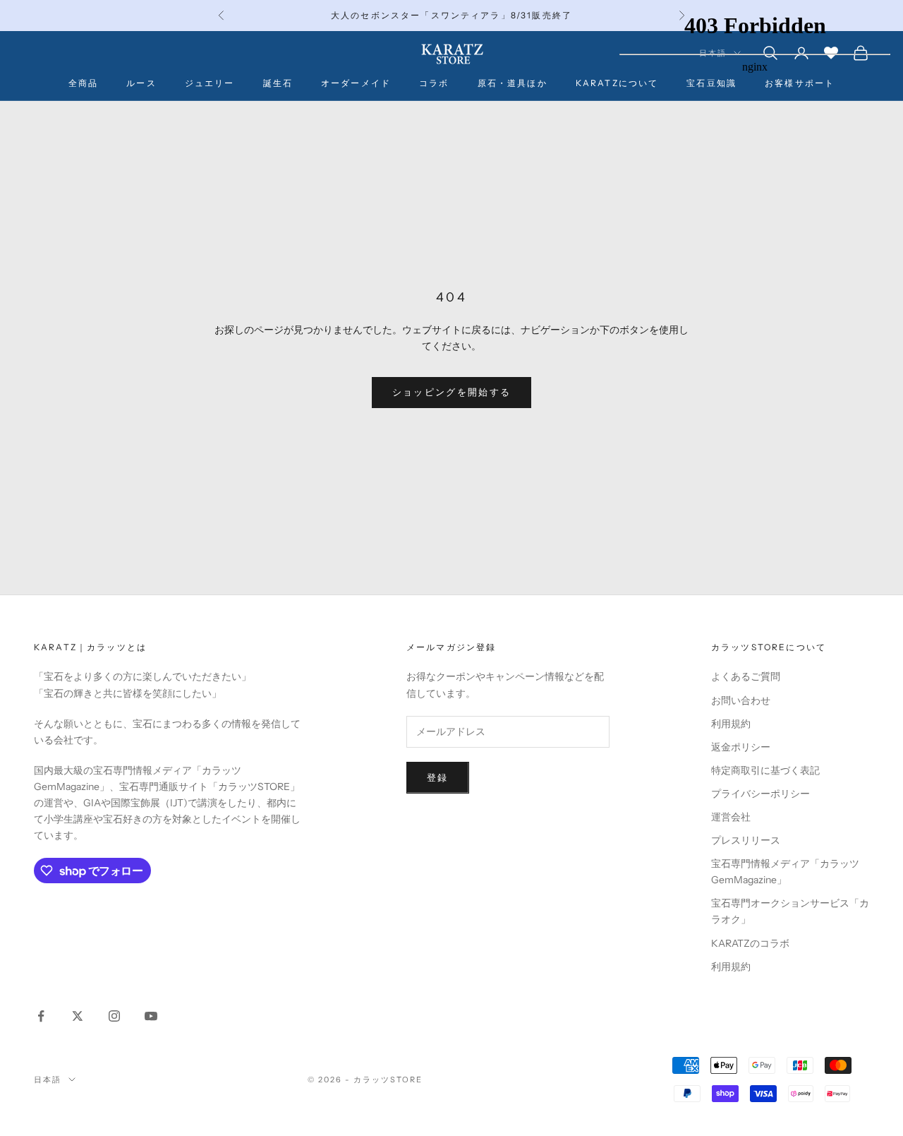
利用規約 (731, 723)
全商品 (83, 83)
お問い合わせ (740, 700)
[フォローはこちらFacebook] (41, 1016)
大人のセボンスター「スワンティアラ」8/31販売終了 (451, 15)
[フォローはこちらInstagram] (114, 1016)
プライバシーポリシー (760, 793)
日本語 (47, 1079)
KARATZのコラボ (750, 943)
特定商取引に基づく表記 (765, 770)
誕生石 (278, 83)
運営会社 (731, 817)
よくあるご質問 (745, 676)
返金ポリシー (740, 747)
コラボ (434, 83)
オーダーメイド (356, 83)
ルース (141, 83)
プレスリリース (745, 840)
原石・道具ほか (512, 83)
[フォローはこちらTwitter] (78, 1016)
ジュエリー (210, 83)
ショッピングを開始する (451, 391)
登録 (438, 777)
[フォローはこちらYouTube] (151, 1016)
